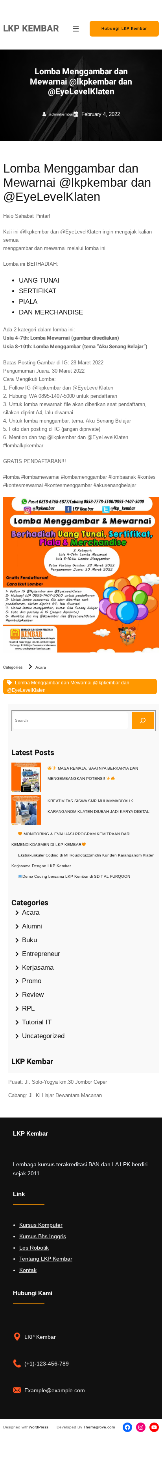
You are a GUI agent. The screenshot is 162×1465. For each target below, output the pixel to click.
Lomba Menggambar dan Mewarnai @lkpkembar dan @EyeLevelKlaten (68, 686)
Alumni (32, 926)
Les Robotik (34, 1247)
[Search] (143, 720)
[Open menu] (76, 28)
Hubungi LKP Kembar (124, 28)
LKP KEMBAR (31, 28)
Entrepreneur (41, 954)
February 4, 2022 (100, 114)
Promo (31, 981)
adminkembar (61, 114)
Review (33, 994)
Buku (29, 940)
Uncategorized (43, 1036)
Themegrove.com (99, 1427)
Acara (40, 667)
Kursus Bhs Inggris (42, 1236)
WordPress (38, 1427)
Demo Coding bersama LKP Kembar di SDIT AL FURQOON (76, 876)
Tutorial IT (37, 1022)
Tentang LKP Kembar (45, 1258)
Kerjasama (37, 967)
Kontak (28, 1270)
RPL (28, 1008)
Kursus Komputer (41, 1225)
